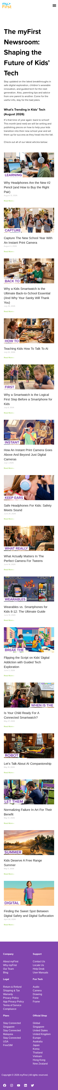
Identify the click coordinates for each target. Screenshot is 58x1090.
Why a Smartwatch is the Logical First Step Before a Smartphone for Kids (28, 399)
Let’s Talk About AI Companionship (27, 763)
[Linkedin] (25, 1085)
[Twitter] (32, 1085)
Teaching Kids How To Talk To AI (26, 348)
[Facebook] (5, 1085)
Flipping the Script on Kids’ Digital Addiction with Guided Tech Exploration (26, 662)
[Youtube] (18, 1085)
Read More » (9, 200)
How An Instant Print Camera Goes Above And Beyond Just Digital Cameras (28, 454)
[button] (54, 5)
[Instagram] (12, 1085)
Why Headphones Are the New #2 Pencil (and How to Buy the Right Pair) (27, 187)
